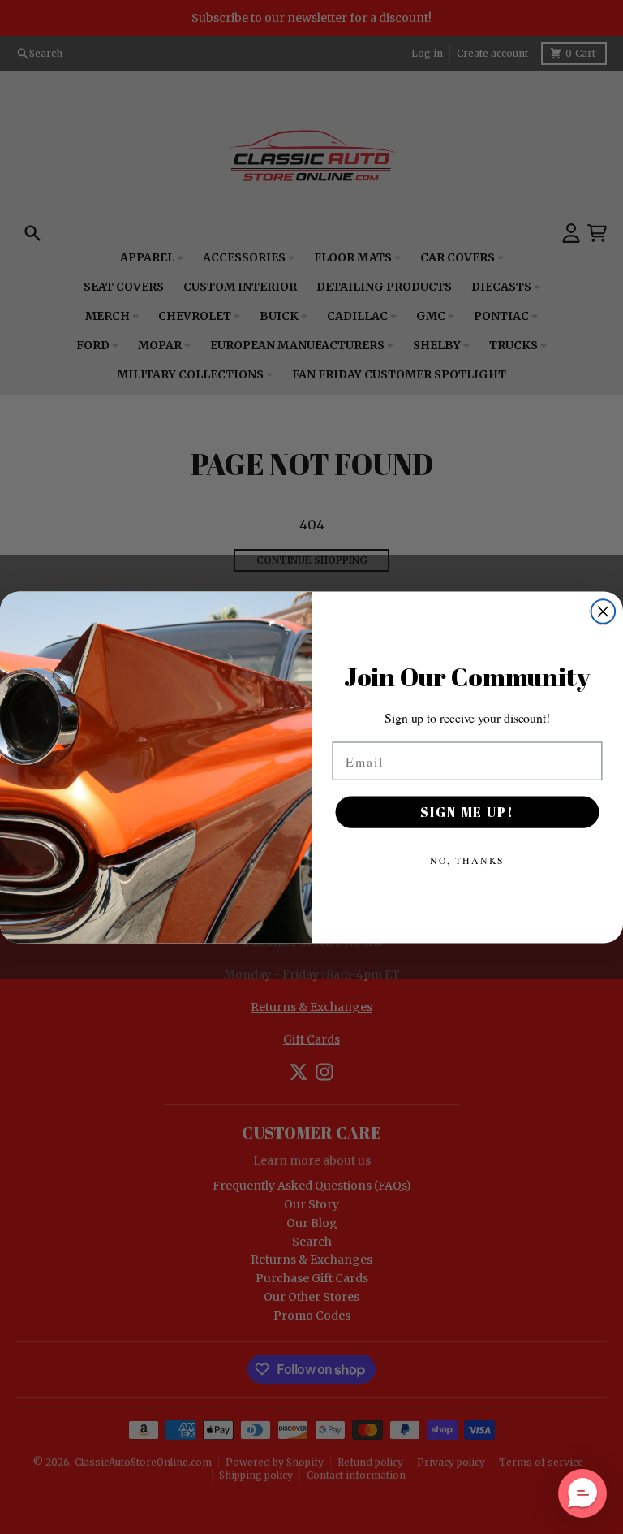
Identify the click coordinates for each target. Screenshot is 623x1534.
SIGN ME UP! (466, 812)
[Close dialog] (603, 611)
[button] (582, 1493)
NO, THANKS (467, 859)
